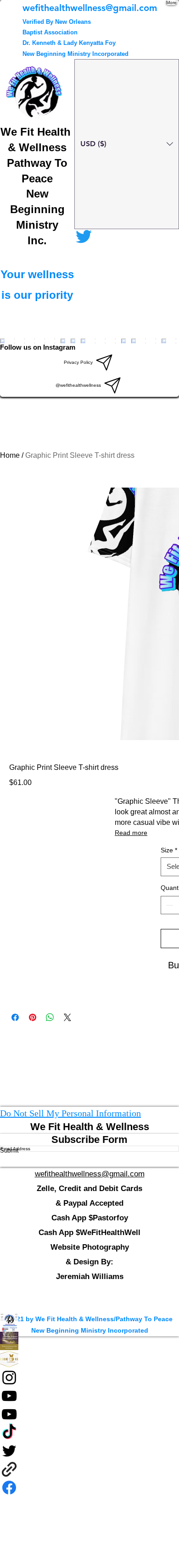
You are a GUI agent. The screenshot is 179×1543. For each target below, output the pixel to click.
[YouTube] (89, 1396)
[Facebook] (89, 1341)
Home (10, 455)
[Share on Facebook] (15, 1017)
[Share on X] (67, 1017)
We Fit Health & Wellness (89, 1126)
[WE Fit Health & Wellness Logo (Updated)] (89, 1322)
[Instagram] (89, 1377)
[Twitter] (89, 1451)
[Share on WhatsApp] (50, 1017)
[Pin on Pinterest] (32, 1017)
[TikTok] (89, 1432)
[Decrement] (168, 905)
